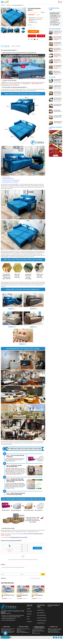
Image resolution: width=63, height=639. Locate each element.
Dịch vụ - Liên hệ (16, 46)
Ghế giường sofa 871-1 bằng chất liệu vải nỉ (11, 180)
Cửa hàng (8, 5)
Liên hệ (28, 616)
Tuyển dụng (29, 613)
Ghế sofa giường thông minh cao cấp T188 (58, 61)
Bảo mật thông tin (40, 612)
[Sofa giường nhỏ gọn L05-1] (8, 589)
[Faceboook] (29, 39)
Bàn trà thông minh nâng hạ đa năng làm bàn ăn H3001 (58, 38)
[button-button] (2, 592)
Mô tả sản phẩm (5, 46)
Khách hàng (29, 611)
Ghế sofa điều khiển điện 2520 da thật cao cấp (58, 66)
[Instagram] (32, 39)
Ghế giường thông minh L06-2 (38, 596)
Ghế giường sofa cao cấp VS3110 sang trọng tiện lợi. (58, 32)
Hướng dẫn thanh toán (41, 620)
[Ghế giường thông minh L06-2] (38, 589)
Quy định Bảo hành (41, 623)
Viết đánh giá (37, 548)
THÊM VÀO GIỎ (34, 31)
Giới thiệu (29, 608)
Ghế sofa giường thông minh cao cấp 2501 (58, 49)
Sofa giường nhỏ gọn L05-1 (7, 595)
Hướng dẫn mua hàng (41, 617)
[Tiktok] (37, 39)
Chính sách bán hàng (41, 615)
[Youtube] (34, 39)
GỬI (43, 574)
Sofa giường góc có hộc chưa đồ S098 (10, 182)
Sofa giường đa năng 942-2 (8, 178)
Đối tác (28, 619)
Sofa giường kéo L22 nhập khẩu (22, 596)
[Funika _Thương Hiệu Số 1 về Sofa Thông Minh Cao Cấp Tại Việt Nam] (5, 2)
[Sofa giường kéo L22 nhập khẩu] (23, 589)
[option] (13, 17)
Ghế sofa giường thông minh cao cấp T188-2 (58, 55)
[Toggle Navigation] (61, 2)
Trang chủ (3, 5)
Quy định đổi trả (40, 610)
